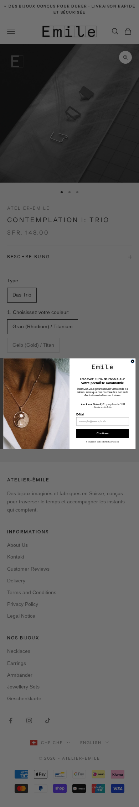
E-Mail (80, 414)
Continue (102, 433)
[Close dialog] (132, 361)
